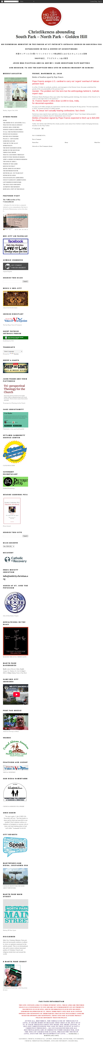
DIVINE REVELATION (9, 175)
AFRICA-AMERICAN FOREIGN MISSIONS (15, 159)
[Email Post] (42, 128)
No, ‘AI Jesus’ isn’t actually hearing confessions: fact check (58, 110)
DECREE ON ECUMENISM (10, 136)
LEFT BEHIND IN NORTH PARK (12, 182)
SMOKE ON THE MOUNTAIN (11, 150)
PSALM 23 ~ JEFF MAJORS (11, 139)
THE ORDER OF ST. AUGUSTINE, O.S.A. (14, 123)
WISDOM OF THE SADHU (10, 164)
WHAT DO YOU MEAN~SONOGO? (12, 125)
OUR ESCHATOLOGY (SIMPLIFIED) (13, 178)
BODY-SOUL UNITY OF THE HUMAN (13, 189)
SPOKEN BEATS (7, 145)
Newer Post (35, 142)
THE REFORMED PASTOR (10, 171)
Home (66, 142)
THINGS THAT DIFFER (9, 152)
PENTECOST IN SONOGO (10, 134)
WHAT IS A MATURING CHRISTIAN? (13, 155)
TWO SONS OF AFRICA (9, 161)
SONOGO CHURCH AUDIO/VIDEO (12, 129)
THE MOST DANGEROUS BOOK (12, 148)
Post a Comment (36, 139)
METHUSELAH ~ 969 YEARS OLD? (13, 173)
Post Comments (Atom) (46, 146)
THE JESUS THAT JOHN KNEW (12, 184)
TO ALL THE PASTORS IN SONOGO (13, 132)
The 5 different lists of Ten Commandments (11, 200)
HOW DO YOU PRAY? (9, 166)
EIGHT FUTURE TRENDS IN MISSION (14, 157)
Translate (16, 354)
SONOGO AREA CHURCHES (11, 127)
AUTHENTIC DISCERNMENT (11, 187)
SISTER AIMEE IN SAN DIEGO (11, 168)
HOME (5, 120)
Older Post (97, 142)
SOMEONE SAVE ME (9, 141)
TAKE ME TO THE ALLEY (10, 143)
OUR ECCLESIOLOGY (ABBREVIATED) (14, 180)
